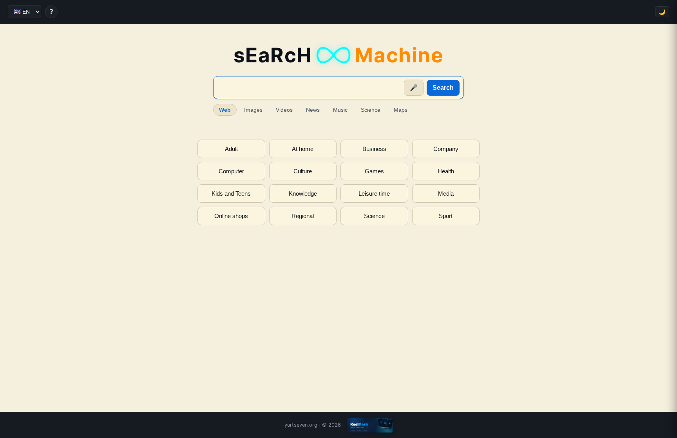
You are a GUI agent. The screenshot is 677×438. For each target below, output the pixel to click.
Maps (400, 110)
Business (374, 148)
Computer (231, 171)
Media (446, 193)
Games (374, 171)
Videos (284, 110)
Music (340, 110)
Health (446, 171)
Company (445, 148)
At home (302, 148)
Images (253, 110)
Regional (302, 216)
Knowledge (303, 193)
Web (225, 110)
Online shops (231, 216)
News (313, 110)
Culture (302, 171)
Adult (231, 148)
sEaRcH (339, 55)
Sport (446, 216)
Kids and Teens (231, 193)
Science (370, 110)
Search (443, 87)
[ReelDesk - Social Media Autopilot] (369, 425)
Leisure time (374, 193)
